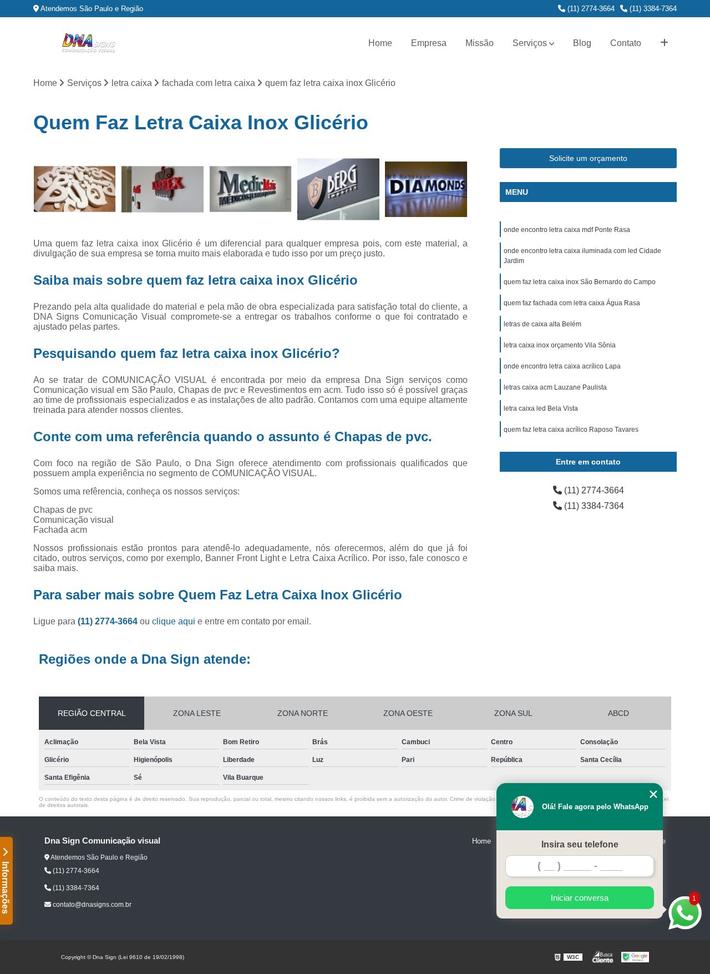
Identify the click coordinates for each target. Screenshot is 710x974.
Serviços (530, 43)
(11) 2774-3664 (590, 8)
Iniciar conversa (579, 897)
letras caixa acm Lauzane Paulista (555, 387)
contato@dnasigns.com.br (91, 905)
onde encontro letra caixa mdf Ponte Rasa (567, 230)
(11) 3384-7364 (652, 8)
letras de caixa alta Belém (542, 324)
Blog (582, 43)
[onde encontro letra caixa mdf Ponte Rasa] (426, 189)
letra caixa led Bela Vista (541, 408)
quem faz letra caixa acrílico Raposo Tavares (571, 429)
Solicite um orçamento (588, 158)
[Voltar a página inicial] (88, 43)
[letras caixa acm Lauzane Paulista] (338, 189)
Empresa (429, 43)
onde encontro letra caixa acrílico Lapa (562, 366)
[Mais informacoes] (664, 43)
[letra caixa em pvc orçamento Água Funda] (74, 189)
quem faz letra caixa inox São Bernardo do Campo (580, 282)
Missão (479, 43)
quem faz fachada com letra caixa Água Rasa (572, 303)
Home (380, 43)
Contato (625, 43)
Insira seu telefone (579, 844)
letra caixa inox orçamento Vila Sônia (560, 345)
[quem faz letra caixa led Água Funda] (250, 189)
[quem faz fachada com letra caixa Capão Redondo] (162, 189)
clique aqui (173, 621)
